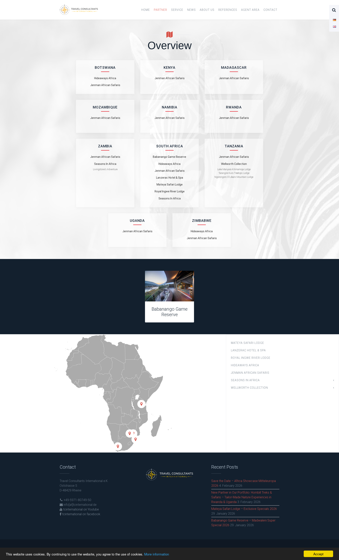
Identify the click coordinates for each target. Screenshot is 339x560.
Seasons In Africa (105, 163)
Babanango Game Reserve (169, 156)
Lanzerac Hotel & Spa (169, 177)
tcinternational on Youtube (80, 509)
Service (177, 9)
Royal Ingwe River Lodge (170, 191)
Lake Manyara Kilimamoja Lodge (234, 169)
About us (207, 9)
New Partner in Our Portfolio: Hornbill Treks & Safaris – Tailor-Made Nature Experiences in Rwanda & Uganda (241, 497)
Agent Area (250, 9)
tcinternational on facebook (80, 514)
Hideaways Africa (105, 78)
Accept (318, 553)
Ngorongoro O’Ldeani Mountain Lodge (233, 177)
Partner (160, 9)
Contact (270, 9)
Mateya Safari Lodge (170, 184)
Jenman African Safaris (105, 85)
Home (145, 9)
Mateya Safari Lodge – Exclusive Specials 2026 (244, 509)
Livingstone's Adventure (105, 169)
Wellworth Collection (234, 163)
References (227, 9)
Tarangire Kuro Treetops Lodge (234, 173)
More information (156, 554)
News (191, 9)
